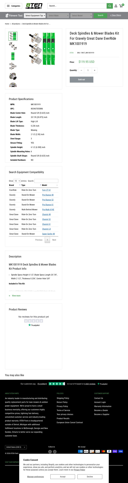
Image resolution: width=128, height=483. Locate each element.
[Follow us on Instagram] (54, 451)
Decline (90, 476)
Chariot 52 (46, 219)
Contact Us (98, 398)
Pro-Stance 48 (48, 195)
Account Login (100, 402)
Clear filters (115, 15)
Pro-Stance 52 (48, 200)
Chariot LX (46, 229)
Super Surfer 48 (48, 234)
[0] (120, 5)
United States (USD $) (13, 447)
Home (7, 24)
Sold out (81, 79)
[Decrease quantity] (81, 70)
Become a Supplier (101, 414)
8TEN (72, 53)
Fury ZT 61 (46, 190)
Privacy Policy (79, 470)
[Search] (110, 6)
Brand (11, 185)
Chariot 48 (46, 214)
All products (16, 24)
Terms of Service (63, 410)
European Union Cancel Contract (70, 422)
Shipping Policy (63, 398)
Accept (63, 476)
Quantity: (73, 70)
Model (44, 185)
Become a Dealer (101, 410)
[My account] (116, 6)
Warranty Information (102, 406)
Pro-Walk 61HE (48, 209)
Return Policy (62, 402)
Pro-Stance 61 (48, 205)
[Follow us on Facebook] (50, 451)
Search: (31, 181)
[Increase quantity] (94, 70)
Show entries (17, 181)
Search (100, 15)
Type (23, 185)
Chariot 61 (46, 224)
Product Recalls (63, 418)
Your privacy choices (65, 414)
